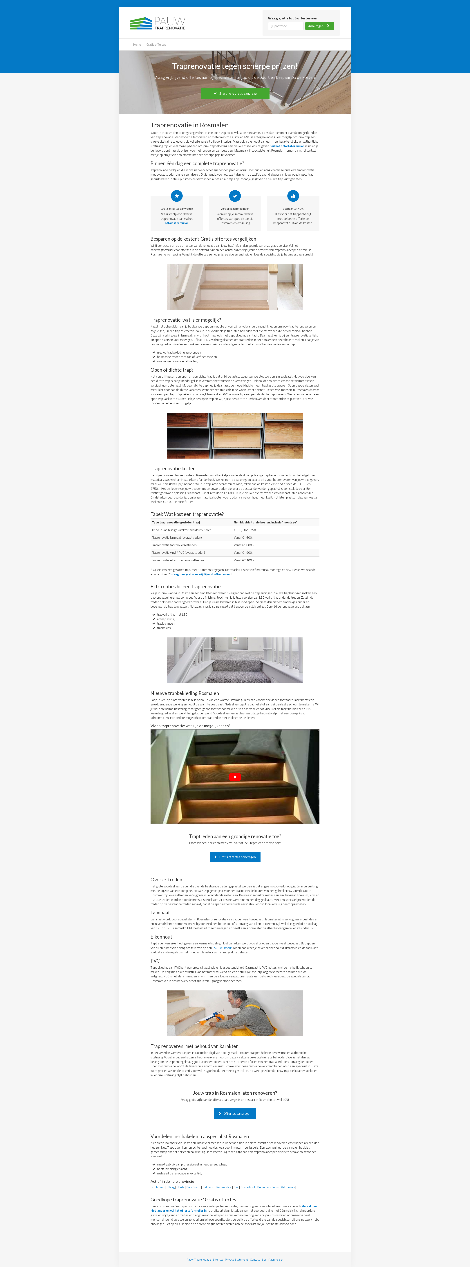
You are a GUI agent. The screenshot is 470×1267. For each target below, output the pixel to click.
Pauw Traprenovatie (199, 1259)
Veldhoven (288, 1187)
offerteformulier (176, 223)
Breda (180, 1187)
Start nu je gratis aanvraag (238, 93)
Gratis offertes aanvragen (237, 856)
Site (215, 1259)
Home (137, 44)
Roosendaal (224, 1187)
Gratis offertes (156, 44)
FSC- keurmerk (222, 948)
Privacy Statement (236, 1259)
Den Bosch (193, 1187)
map (220, 1259)
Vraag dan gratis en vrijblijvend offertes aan (201, 574)
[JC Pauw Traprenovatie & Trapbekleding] (157, 22)
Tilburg (170, 1187)
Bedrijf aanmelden (272, 1259)
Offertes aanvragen (237, 1113)
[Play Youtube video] (235, 776)
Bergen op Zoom (268, 1187)
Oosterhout (248, 1187)
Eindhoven (157, 1187)
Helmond (208, 1187)
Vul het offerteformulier (287, 146)
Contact (255, 1259)
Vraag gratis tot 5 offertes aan (292, 18)
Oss (236, 1187)
